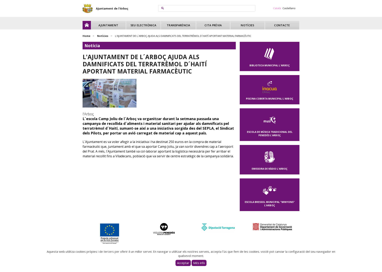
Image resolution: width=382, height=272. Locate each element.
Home (86, 36)
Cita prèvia (213, 25)
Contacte (282, 25)
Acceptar (183, 263)
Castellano (289, 8)
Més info (199, 263)
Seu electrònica (143, 25)
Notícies (247, 25)
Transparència (178, 25)
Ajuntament (108, 25)
